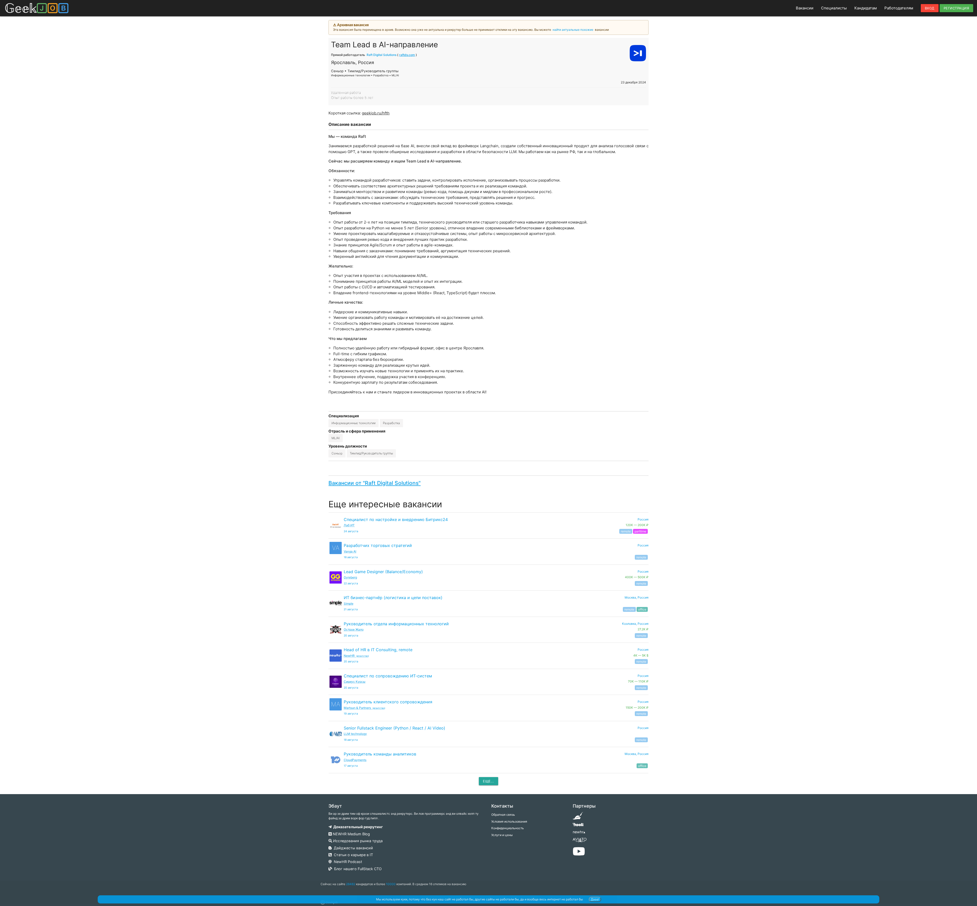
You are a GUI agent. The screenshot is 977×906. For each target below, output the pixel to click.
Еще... (488, 781)
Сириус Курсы (354, 682)
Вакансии (804, 8)
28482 (350, 884)
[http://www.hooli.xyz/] (578, 826)
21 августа (351, 609)
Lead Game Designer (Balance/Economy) (383, 571)
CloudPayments (355, 760)
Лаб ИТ (349, 525)
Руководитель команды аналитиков (380, 753)
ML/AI (336, 438)
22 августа (351, 583)
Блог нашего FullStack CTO (357, 869)
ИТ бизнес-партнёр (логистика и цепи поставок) (393, 597)
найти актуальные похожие (573, 30)
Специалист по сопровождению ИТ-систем (388, 675)
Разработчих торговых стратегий (378, 545)
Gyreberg (350, 577)
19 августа (351, 713)
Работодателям (898, 8)
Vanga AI (350, 551)
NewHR (356, 656)
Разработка (391, 423)
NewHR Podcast (347, 861)
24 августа (351, 531)
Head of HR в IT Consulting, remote (378, 649)
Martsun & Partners (364, 708)
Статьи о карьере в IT (352, 855)
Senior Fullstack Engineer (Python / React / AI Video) (394, 728)
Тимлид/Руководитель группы (371, 453)
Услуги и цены (502, 835)
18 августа (351, 557)
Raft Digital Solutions (381, 55)
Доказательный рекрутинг (357, 827)
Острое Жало (354, 629)
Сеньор (337, 453)
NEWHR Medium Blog (351, 834)
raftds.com (407, 55)
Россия (643, 545)
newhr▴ (579, 832)
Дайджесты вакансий (352, 848)
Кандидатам (865, 8)
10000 (391, 884)
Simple (348, 603)
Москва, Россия (637, 597)
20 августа (351, 635)
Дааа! (595, 899)
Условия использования (509, 821)
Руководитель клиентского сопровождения (388, 701)
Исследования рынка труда (357, 841)
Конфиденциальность (507, 828)
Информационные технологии (354, 423)
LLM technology (355, 734)
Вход (930, 8)
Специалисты (834, 8)
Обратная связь (503, 814)
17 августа (351, 765)
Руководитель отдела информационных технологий (396, 623)
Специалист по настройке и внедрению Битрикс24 (396, 519)
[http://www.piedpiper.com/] (578, 817)
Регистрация (956, 8)
